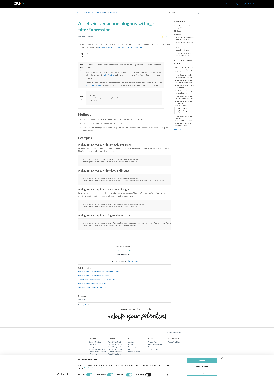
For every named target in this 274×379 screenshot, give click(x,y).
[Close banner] (222, 358)
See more (177, 129)
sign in (84, 305)
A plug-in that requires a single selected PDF (184, 54)
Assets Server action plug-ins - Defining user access (184, 81)
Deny (202, 373)
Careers (131, 349)
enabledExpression (93, 85)
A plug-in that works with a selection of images (185, 38)
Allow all (202, 360)
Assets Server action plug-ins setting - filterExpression (184, 27)
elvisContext (109, 75)
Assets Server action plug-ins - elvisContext (93, 275)
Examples (177, 34)
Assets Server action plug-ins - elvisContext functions (184, 97)
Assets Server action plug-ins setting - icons (184, 124)
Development (100, 12)
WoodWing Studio (115, 342)
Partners (131, 344)
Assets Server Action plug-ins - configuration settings (120, 47)
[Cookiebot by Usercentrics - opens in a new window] (62, 374)
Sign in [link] (238, 4)
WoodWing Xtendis (115, 352)
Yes (119, 250)
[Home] (19, 4)
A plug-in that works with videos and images (184, 44)
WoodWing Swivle (115, 347)
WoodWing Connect (115, 354)
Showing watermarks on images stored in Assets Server (97, 279)
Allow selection (202, 366)
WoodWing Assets (115, 344)
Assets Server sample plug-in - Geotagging (184, 87)
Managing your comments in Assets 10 (92, 287)
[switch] (110, 374)
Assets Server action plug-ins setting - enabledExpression (98, 271)
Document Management (97, 352)
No (130, 250)
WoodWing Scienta (115, 349)
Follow (167, 37)
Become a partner (134, 347)
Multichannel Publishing (97, 349)
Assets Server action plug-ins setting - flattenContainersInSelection (184, 118)
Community (229, 4)
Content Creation (95, 342)
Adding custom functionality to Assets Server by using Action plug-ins (184, 70)
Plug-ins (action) (112, 12)
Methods (177, 31)
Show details (160, 375)
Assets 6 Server (89, 12)
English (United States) (174, 332)
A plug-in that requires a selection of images (184, 49)
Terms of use (152, 347)
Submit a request (132, 261)
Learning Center (134, 352)
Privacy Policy (153, 342)
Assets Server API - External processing (92, 283)
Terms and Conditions (155, 344)
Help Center (78, 12)
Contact (131, 342)
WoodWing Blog (174, 342)
